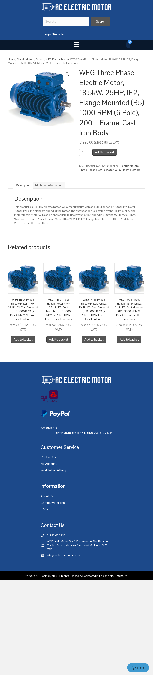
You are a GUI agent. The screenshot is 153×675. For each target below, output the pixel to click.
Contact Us (48, 457)
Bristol (90, 432)
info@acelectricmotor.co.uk (63, 555)
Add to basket (104, 152)
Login (47, 34)
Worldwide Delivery (53, 470)
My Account (49, 464)
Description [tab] (23, 185)
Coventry (110, 432)
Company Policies (53, 503)
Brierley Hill (78, 432)
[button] (100, 21)
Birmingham (63, 432)
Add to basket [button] (23, 339)
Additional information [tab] (48, 185)
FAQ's (45, 509)
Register (59, 34)
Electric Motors (25, 59)
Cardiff (99, 432)
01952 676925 (56, 535)
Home (11, 59)
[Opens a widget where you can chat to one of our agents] (138, 668)
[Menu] (76, 45)
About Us (47, 496)
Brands (40, 59)
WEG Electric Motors (57, 59)
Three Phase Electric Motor (96, 170)
